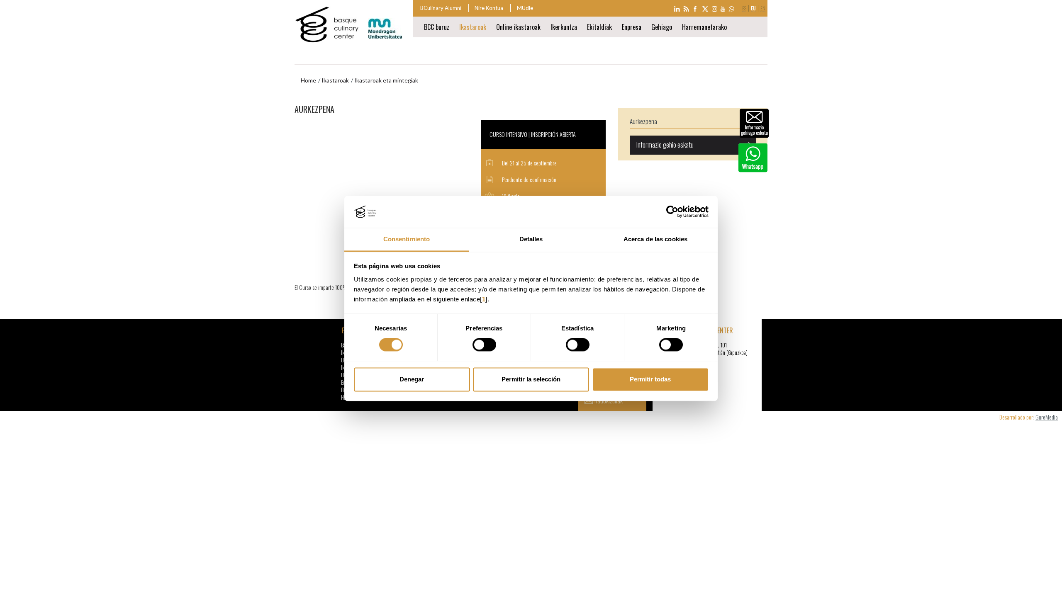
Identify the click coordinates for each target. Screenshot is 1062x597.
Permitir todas (650, 379)
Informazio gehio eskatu (665, 145)
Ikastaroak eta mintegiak (386, 80)
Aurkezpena (643, 121)
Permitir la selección (531, 379)
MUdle (525, 8)
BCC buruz (436, 27)
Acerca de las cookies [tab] (655, 239)
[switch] (484, 345)
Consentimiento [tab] (406, 239)
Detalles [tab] (531, 239)
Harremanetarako (704, 27)
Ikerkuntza (563, 27)
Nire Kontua (489, 8)
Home (308, 80)
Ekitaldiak (599, 27)
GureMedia (1046, 417)
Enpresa (631, 27)
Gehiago (661, 27)
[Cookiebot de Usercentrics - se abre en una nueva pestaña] (672, 212)
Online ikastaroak (518, 27)
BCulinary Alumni (440, 8)
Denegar (411, 379)
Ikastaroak (472, 27)
